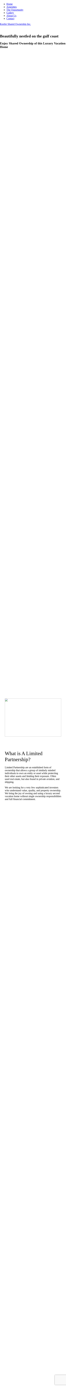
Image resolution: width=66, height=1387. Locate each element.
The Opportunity (14, 9)
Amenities (11, 7)
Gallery (10, 12)
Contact (10, 18)
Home (9, 4)
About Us (11, 15)
